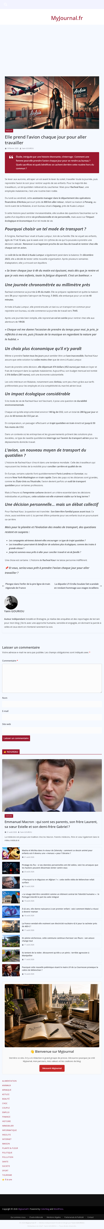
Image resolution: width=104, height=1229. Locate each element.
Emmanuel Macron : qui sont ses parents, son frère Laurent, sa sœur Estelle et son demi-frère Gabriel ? (51, 824)
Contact (90, 1217)
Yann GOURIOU (28, 148)
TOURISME (7, 1175)
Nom (4, 697)
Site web (6, 724)
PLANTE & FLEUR (10, 1148)
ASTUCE (5, 1094)
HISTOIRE (9, 816)
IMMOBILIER (8, 1125)
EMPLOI (5, 1112)
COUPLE (6, 1107)
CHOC (4, 1103)
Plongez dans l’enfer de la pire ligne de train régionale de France (27, 585)
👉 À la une (7, 1179)
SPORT (5, 1170)
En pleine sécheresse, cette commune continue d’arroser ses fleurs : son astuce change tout (58, 939)
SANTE (5, 1161)
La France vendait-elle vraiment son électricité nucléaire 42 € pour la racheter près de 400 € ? (59, 925)
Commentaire (10, 660)
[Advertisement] (52, 45)
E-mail (5, 711)
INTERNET (7, 1139)
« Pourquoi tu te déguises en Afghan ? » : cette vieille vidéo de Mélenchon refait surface (58, 881)
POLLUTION (7, 1157)
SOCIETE (6, 1166)
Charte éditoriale (36, 1217)
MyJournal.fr (67, 18)
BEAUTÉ (5, 1099)
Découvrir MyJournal (52, 1068)
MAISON (6, 1143)
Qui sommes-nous (18, 1217)
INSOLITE (9, 131)
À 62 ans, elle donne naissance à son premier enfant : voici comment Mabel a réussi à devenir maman (60, 910)
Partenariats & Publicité (74, 1217)
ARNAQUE (6, 1090)
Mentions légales (54, 1217)
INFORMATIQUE (9, 1130)
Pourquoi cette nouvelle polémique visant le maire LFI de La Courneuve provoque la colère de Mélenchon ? (60, 968)
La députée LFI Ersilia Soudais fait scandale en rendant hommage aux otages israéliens (76, 585)
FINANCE (6, 1116)
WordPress (58, 1209)
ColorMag (45, 1209)
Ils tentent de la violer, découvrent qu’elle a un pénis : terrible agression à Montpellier (55, 954)
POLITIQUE (7, 1152)
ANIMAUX (6, 1085)
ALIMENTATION (9, 1081)
